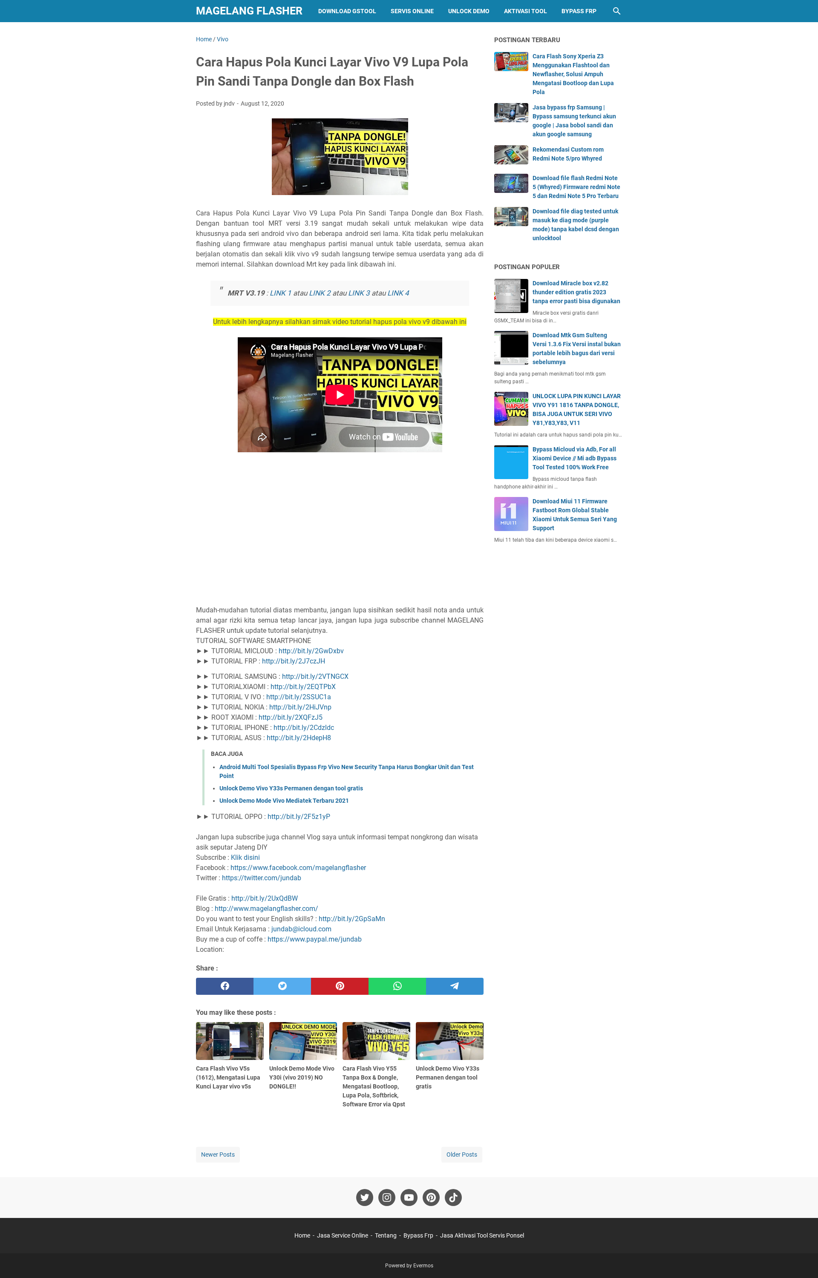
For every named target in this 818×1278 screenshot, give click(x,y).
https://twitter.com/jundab (261, 878)
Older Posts (461, 1154)
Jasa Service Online (342, 1235)
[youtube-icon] (409, 1197)
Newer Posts (218, 1154)
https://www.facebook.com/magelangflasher (298, 868)
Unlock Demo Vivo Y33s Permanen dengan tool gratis (291, 788)
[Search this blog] (617, 11)
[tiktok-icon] (453, 1197)
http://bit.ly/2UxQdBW (264, 898)
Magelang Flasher (249, 11)
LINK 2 (320, 293)
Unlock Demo (469, 11)
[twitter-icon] (364, 1197)
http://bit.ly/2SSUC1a (298, 697)
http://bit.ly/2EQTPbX (303, 687)
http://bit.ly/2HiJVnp (300, 707)
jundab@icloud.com (301, 929)
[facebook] (224, 986)
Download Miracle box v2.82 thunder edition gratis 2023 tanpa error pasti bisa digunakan (576, 292)
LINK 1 (280, 293)
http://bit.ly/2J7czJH (293, 661)
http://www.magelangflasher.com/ (266, 909)
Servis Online (412, 11)
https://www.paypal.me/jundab (315, 939)
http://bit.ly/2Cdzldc (304, 728)
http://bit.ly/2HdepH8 (299, 738)
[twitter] (282, 986)
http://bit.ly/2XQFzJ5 (291, 717)
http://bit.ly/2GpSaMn (352, 919)
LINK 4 (398, 293)
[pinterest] (340, 986)
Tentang (386, 1235)
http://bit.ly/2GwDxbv (311, 651)
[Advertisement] (340, 532)
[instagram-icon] (386, 1197)
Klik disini (245, 857)
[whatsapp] (397, 986)
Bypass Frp (579, 11)
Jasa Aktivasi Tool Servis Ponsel (482, 1235)
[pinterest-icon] (431, 1197)
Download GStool (347, 11)
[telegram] (455, 986)
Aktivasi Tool (525, 11)
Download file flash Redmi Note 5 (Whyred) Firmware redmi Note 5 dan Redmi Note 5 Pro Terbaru (576, 187)
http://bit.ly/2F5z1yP (299, 817)
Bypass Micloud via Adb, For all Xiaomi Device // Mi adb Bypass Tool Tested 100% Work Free (574, 458)
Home (302, 1235)
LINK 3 (359, 293)
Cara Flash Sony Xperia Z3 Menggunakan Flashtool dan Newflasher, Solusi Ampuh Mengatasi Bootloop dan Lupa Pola (573, 74)
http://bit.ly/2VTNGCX (315, 676)
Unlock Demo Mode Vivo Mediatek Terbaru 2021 (284, 800)
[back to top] (800, 1258)
